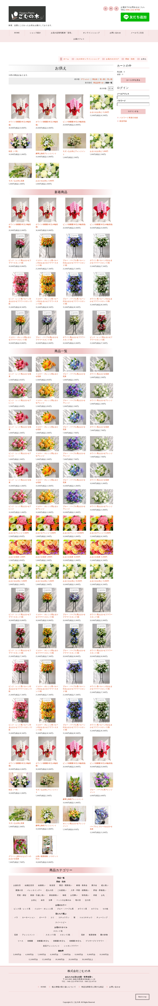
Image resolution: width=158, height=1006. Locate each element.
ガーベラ (43, 917)
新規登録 (123, 121)
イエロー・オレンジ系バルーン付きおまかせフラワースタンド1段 (47, 262)
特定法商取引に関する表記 (92, 987)
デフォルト (85, 79)
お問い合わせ (115, 33)
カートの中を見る (133, 80)
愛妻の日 (19, 890)
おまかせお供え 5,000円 (99, 151)
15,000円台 (46, 959)
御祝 (64, 895)
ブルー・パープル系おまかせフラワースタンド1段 (47, 338)
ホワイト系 (82, 909)
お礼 (103, 895)
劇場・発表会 (81, 885)
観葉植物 (92, 935)
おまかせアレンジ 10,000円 (73, 533)
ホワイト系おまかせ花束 (99, 374)
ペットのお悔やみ (63, 900)
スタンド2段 (65, 935)
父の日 (87, 900)
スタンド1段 (51, 935)
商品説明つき (98, 83)
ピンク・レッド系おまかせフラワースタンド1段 (20, 261)
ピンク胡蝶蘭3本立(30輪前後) (74, 122)
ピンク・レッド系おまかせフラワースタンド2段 (101, 338)
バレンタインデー (34, 890)
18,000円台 (60, 959)
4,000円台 (29, 954)
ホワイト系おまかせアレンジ (101, 400)
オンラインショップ (91, 33)
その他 (105, 909)
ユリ (52, 917)
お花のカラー (61, 905)
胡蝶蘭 (30, 941)
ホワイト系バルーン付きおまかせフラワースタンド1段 (101, 261)
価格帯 (61, 951)
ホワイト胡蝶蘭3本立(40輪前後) (47, 226)
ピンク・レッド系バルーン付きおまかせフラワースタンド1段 (20, 688)
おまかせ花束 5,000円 (44, 557)
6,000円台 (54, 954)
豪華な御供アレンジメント (46, 153)
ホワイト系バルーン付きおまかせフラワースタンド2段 (101, 300)
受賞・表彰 (21, 895)
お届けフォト (79, 39)
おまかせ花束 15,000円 (98, 557)
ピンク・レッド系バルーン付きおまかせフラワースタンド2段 (20, 301)
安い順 (102, 79)
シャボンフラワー (71, 946)
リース (20, 941)
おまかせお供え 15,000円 (99, 112)
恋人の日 (49, 890)
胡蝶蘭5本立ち (75, 941)
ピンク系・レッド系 (22, 909)
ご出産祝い (62, 890)
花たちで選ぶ (61, 914)
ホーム (66, 59)
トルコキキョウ (85, 917)
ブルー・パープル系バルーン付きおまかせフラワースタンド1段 (74, 262)
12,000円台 (33, 959)
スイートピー (60, 922)
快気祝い (85, 895)
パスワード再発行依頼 (128, 118)
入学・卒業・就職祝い (80, 890)
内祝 (95, 895)
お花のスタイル (60, 927)
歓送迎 (52, 885)
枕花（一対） (14, 151)
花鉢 (83, 935)
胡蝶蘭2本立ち (43, 941)
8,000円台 (79, 954)
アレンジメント (28, 935)
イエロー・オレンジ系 (43, 909)
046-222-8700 (133, 10)
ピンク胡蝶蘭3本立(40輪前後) (101, 224)
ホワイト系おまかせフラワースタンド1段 (74, 338)
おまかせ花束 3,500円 (17, 557)
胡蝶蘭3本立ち (59, 941)
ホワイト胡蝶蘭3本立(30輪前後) (20, 226)
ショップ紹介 (35, 33)
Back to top (142, 997)
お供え (34, 900)
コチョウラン (63, 917)
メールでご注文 (137, 33)
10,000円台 (104, 954)
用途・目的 (130, 59)
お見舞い (74, 895)
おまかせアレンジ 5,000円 (46, 533)
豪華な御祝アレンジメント (73, 799)
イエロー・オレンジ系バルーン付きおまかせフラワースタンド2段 (47, 301)
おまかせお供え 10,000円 (72, 581)
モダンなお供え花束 (16, 181)
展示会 (94, 885)
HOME (17, 33)
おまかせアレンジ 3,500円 (19, 533)
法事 (50, 900)
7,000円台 (66, 954)
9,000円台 (91, 954)
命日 (43, 900)
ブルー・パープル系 (65, 909)
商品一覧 (61, 878)
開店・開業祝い (65, 885)
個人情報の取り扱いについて (64, 987)
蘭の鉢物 (104, 935)
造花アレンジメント (51, 946)
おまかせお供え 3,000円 (45, 181)
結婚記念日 (29, 885)
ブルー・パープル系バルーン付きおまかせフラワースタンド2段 (74, 301)
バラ (16, 917)
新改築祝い (54, 895)
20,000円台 (73, 959)
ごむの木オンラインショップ (87, 59)
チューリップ (102, 917)
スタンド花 (58, 931)
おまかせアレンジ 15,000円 (100, 533)
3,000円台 (17, 954)
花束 (16, 935)
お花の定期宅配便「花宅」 (62, 33)
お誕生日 (17, 885)
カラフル (95, 909)
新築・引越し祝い (37, 895)
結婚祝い (42, 885)
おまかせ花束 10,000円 (71, 557)
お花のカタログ (112, 59)
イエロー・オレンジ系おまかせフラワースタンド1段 (20, 338)
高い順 (109, 79)
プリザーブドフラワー (95, 941)
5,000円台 (42, 954)
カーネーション (28, 917)
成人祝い (105, 885)
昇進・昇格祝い (99, 890)
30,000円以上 (87, 959)
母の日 (78, 900)
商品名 (95, 79)
